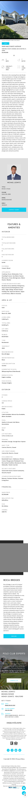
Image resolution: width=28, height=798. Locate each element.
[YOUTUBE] (16, 750)
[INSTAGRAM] (8, 750)
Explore (14, 636)
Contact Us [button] (14, 680)
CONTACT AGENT (14, 209)
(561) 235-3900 (6, 194)
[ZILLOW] (19, 750)
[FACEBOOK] (12, 750)
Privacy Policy (20, 759)
